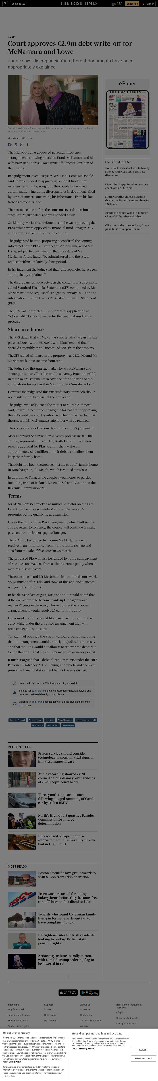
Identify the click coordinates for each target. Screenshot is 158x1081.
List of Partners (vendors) (83, 1049)
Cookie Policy (15, 1062)
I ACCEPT (143, 1050)
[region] (79, 1054)
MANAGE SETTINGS (143, 1058)
